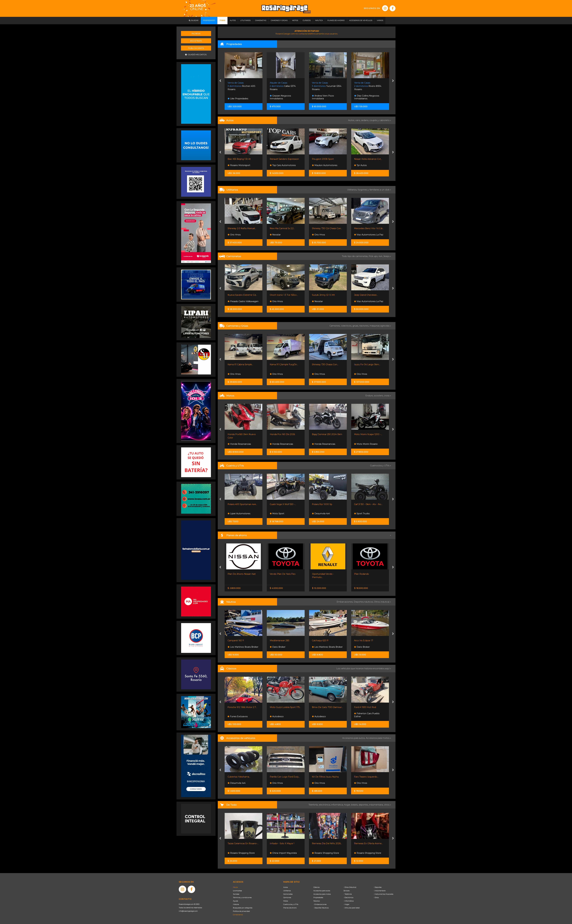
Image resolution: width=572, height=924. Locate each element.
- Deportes (377, 887)
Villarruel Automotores (368, 234)
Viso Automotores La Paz (285, 234)
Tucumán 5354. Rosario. (242, 86)
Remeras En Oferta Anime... (284, 843)
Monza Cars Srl (364, 374)
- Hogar (346, 904)
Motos (285, 901)
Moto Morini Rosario (282, 444)
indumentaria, (376, 804)
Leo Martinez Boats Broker (244, 647)
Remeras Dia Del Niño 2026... (243, 843)
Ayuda (235, 901)
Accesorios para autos (321, 891)
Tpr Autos (277, 165)
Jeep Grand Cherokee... (282, 295)
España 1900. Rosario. (368, 86)
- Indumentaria (380, 891)
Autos (285, 887)
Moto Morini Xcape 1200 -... (284, 434)
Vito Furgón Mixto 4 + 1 (366, 228)
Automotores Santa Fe (326, 234)
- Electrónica (348, 897)
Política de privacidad (241, 911)
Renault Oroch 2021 (322, 228)
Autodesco (235, 716)
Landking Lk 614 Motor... (324, 364)
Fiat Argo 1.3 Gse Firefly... (325, 159)
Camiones (287, 897)
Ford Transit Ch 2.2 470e (366, 364)
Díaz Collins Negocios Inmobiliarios (282, 97)
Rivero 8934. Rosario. (283, 86)
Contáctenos (238, 915)
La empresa (237, 891)
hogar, (347, 804)
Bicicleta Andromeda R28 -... (369, 843)
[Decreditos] (196, 766)
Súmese (236, 894)
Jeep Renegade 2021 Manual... (328, 295)
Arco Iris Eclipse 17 (279, 640)
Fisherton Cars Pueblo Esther (282, 715)
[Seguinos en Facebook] (392, 8)
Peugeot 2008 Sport (239, 159)
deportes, (364, 804)
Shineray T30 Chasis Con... (241, 364)
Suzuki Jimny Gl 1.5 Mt (239, 295)
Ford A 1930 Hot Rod (281, 707)
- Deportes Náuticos (321, 908)
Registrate (196, 41)
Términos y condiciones (242, 897)
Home (235, 887)
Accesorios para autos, (354, 738)
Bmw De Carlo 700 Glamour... (242, 707)
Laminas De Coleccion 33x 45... (328, 843)
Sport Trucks (278, 513)
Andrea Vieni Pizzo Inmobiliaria (238, 97)
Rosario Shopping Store (242, 853)
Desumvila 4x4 (237, 513)
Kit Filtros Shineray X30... (324, 776)
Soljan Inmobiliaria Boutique (371, 98)
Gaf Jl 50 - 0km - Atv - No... (368, 504)
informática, (337, 804)
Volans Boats (321, 444)
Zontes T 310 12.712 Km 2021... (369, 434)
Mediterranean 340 (364, 640)
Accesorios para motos (377, 738)
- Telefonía (347, 894)
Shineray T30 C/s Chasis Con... (243, 228)
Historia (236, 904)
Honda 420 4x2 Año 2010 (325, 504)
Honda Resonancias (240, 444)
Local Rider (320, 647)
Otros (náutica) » (382, 601)
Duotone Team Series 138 (325, 640)
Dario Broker (278, 647)
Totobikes (361, 853)
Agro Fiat (316, 574)
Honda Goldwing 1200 (365, 707)
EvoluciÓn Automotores (369, 165)
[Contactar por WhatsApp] (196, 145)
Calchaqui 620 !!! (236, 640)
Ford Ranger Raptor (364, 295)
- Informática (348, 901)
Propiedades (318, 897)
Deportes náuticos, (364, 601)
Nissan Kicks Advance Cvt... (284, 159)
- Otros (376, 897)
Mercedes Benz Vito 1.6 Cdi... (284, 228)
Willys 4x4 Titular (320, 707)
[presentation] (220, 81)
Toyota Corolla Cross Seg (367, 159)
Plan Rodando (277, 574)
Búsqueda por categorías (242, 908)
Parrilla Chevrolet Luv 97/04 (368, 776)
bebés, (355, 804)
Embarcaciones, (345, 601)
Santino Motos (364, 444)
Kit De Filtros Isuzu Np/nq (241, 776)
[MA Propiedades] (196, 601)
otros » (387, 804)
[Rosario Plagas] (196, 818)
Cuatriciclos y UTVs (290, 904)
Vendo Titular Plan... (364, 574)
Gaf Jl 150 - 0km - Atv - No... (284, 504)
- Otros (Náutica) (349, 887)
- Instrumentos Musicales (383, 894)
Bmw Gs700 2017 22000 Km (327, 434)
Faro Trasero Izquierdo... (282, 776)
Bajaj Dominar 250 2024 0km (243, 434)
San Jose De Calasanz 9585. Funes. (325, 86)
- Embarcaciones (320, 904)
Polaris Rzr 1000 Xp (238, 504)
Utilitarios (287, 891)
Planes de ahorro (290, 908)
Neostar (234, 301)
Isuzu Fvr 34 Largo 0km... (283, 364)
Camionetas (288, 894)
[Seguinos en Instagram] (385, 8)
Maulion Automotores (241, 165)
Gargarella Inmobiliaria (325, 98)
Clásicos (316, 887)
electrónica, (325, 804)
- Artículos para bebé (351, 908)
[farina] (196, 550)
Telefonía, (313, 804)
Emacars (361, 301)
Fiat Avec (319, 165)
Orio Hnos (235, 234)
